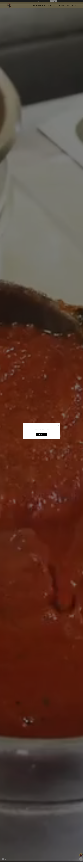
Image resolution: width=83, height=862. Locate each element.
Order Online (41, 434)
